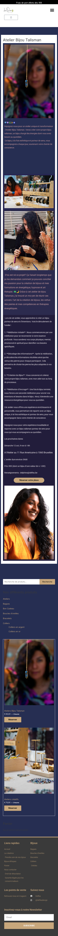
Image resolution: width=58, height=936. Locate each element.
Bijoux (33, 843)
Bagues (6, 604)
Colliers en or (14, 631)
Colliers (6, 623)
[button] (52, 10)
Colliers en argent (16, 627)
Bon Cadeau (8, 608)
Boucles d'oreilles (11, 613)
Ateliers (6, 599)
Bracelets (7, 618)
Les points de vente (15, 890)
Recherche (47, 582)
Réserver (12, 719)
